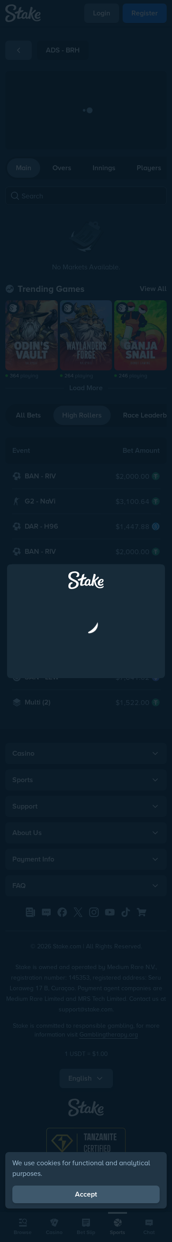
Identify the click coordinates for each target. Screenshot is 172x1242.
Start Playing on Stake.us (86, 665)
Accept (86, 1194)
